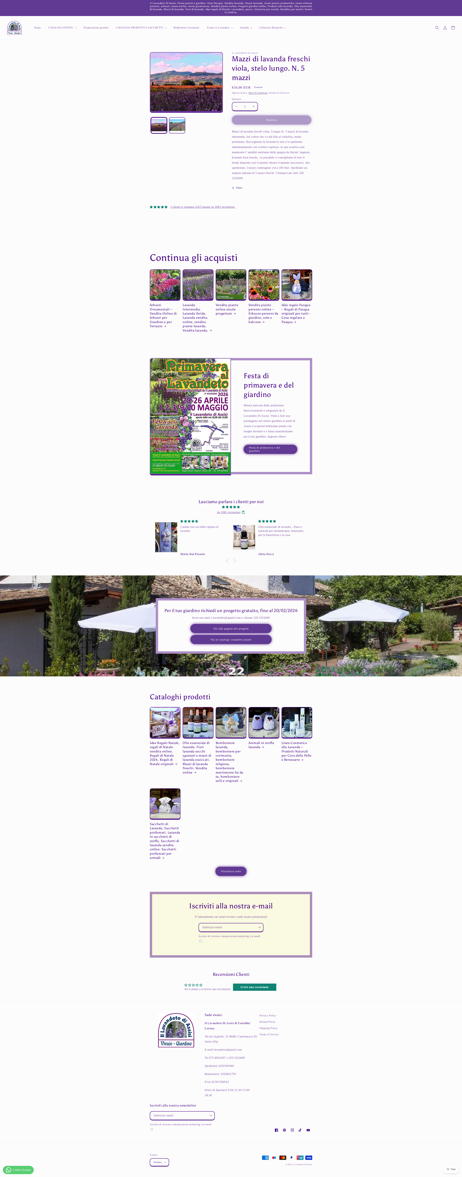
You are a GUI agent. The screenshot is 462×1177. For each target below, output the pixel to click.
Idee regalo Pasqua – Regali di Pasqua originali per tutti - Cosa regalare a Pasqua (296, 313)
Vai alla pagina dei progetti (231, 628)
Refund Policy (268, 1022)
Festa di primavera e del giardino (264, 449)
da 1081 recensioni (229, 512)
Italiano (158, 1162)
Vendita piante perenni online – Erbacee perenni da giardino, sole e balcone (263, 313)
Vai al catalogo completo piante (231, 639)
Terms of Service (269, 1034)
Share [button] (239, 187)
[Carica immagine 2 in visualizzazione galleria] (177, 125)
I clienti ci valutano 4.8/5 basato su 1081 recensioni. (203, 206)
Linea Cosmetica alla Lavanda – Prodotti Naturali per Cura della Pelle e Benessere (296, 751)
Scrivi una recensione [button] (254, 987)
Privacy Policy (268, 1015)
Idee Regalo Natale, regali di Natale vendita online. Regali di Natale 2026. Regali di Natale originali (164, 753)
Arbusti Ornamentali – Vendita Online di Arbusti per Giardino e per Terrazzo (163, 315)
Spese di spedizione (258, 93)
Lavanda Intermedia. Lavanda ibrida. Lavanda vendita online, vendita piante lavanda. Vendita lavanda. (195, 317)
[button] (62, 28)
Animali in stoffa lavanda (261, 745)
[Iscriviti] (259, 927)
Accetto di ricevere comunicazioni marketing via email (229, 936)
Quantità (236, 99)
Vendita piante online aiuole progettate (227, 309)
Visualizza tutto (231, 871)
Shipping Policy (269, 1028)
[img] (231, 507)
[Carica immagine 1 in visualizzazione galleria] (159, 125)
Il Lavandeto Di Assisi (302, 1164)
